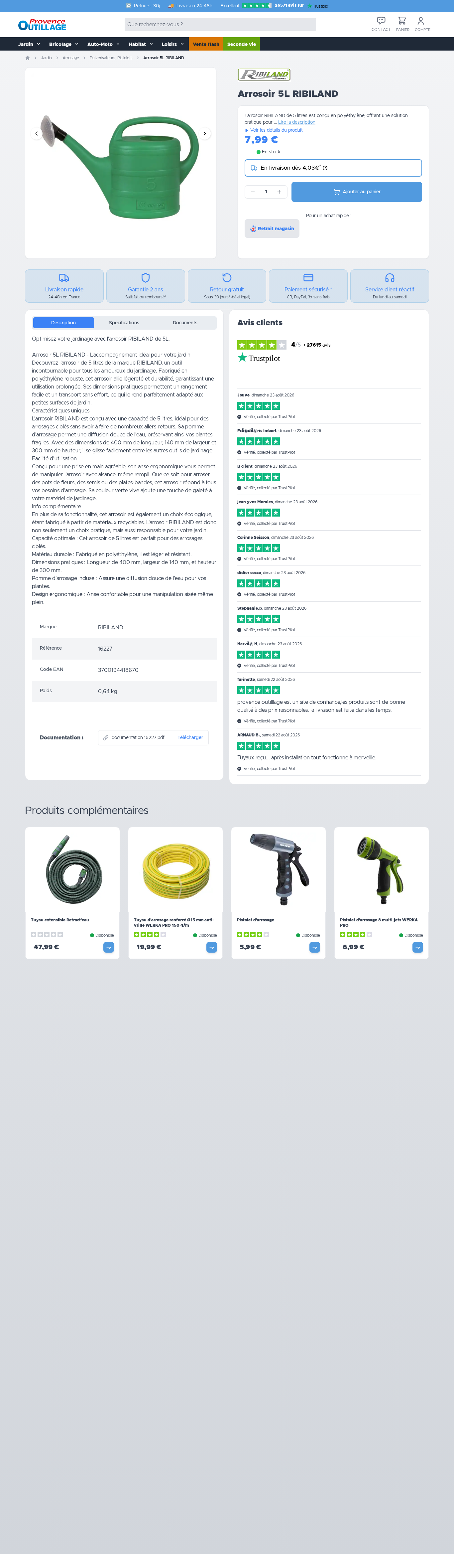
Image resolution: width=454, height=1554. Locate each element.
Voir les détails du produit (276, 130)
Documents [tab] (185, 323)
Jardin (46, 58)
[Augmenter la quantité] (279, 192)
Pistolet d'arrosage (255, 920)
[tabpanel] (124, 476)
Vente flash (206, 44)
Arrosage (70, 58)
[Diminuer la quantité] (253, 192)
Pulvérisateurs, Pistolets (111, 58)
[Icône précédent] (37, 134)
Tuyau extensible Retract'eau (60, 920)
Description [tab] (63, 323)
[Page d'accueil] (27, 58)
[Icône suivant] (205, 134)
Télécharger (190, 737)
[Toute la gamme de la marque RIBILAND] (264, 75)
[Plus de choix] (108, 947)
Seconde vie (241, 44)
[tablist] (124, 323)
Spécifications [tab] (124, 323)
